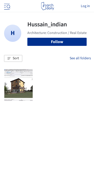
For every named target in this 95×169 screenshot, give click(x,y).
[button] (13, 58)
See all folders (80, 58)
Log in (85, 6)
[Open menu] (6, 6)
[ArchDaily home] (47, 6)
